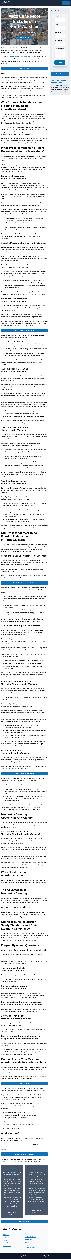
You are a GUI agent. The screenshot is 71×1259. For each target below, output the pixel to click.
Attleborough (29, 1239)
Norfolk (5, 1237)
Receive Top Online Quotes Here (24, 773)
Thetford (27, 1242)
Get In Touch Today (24, 68)
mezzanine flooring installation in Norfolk (23, 56)
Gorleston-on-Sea (30, 1236)
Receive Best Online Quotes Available (24, 582)
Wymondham (7, 1245)
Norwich (5, 1240)
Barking (3, 1149)
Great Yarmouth (8, 1243)
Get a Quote (23, 37)
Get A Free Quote (24, 1221)
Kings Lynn (28, 1245)
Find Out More (24, 1083)
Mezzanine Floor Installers (11, 48)
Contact (66, 3)
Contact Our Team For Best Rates (24, 330)
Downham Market (30, 1247)
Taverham (6, 1234)
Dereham (28, 1234)
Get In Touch (60, 73)
